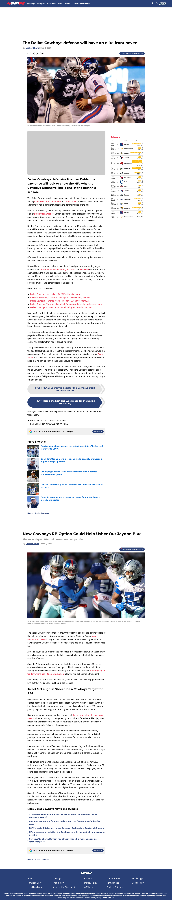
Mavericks (51, 3)
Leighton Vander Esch (51, 269)
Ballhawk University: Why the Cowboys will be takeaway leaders (60, 297)
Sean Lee (84, 269)
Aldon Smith (71, 201)
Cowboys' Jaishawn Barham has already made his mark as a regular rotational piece (63, 840)
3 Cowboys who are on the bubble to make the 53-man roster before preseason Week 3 (63, 815)
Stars (60, 3)
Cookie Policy (138, 883)
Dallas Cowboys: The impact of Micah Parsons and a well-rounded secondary (66, 304)
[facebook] (152, 3)
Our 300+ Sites (113, 878)
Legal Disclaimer (35, 887)
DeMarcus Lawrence (44, 214)
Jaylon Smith (69, 269)
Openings (57, 878)
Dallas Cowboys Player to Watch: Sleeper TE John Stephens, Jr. (60, 301)
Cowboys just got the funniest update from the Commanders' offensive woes (64, 822)
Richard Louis (32, 544)
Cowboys (31, 3)
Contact (88, 878)
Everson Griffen (41, 201)
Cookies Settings (114, 887)
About (67, 3)
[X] (157, 3)
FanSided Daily (34, 883)
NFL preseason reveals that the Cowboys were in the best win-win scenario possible (67, 833)
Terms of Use (113, 883)
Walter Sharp (32, 48)
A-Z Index (88, 887)
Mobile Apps (138, 878)
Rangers (41, 3)
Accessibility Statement (64, 887)
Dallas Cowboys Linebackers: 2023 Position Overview (55, 294)
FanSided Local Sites (81, 3)
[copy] (42, 53)
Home (30, 513)
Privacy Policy (90, 883)
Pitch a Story (58, 883)
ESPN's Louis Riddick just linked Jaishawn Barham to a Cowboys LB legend (66, 828)
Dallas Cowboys (42, 513)
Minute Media (15, 893)
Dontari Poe (55, 201)
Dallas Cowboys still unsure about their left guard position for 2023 (61, 307)
